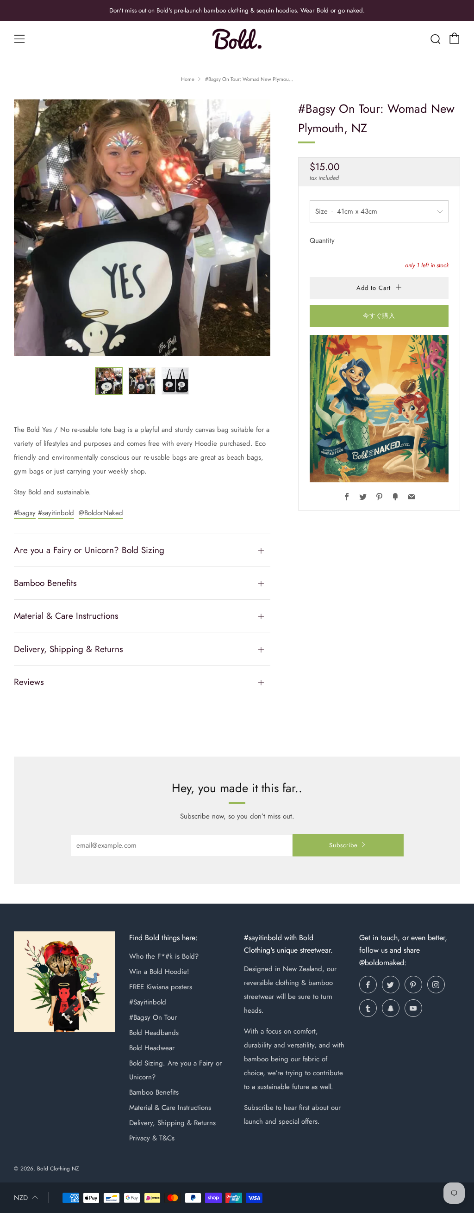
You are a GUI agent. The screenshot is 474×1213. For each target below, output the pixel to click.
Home (187, 79)
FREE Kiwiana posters (160, 987)
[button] (109, 381)
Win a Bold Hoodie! (159, 972)
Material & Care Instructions (170, 1107)
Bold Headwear (152, 1048)
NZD (21, 1198)
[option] (142, 227)
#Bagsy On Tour (153, 1017)
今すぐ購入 (379, 315)
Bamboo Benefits (154, 1092)
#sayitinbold (56, 513)
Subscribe (343, 845)
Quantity (322, 240)
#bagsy (25, 513)
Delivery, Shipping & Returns (172, 1123)
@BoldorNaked (101, 513)
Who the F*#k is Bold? (164, 956)
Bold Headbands (154, 1033)
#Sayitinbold (147, 1002)
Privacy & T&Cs (152, 1138)
